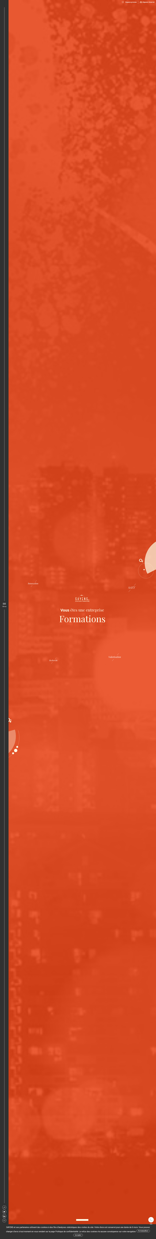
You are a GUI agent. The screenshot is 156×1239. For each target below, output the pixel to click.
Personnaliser (143, 1231)
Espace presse (131, 2)
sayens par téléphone (151, 1219)
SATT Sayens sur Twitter (4, 1212)
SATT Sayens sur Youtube (4, 1220)
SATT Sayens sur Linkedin (4, 1216)
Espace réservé (149, 2)
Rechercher (4, 1207)
